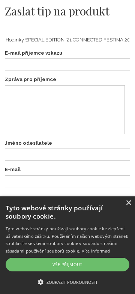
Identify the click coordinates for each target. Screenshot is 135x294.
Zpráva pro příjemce (30, 79)
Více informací (96, 251)
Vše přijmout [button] (67, 264)
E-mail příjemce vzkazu (33, 53)
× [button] (128, 203)
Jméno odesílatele (28, 143)
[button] (67, 281)
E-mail (13, 169)
